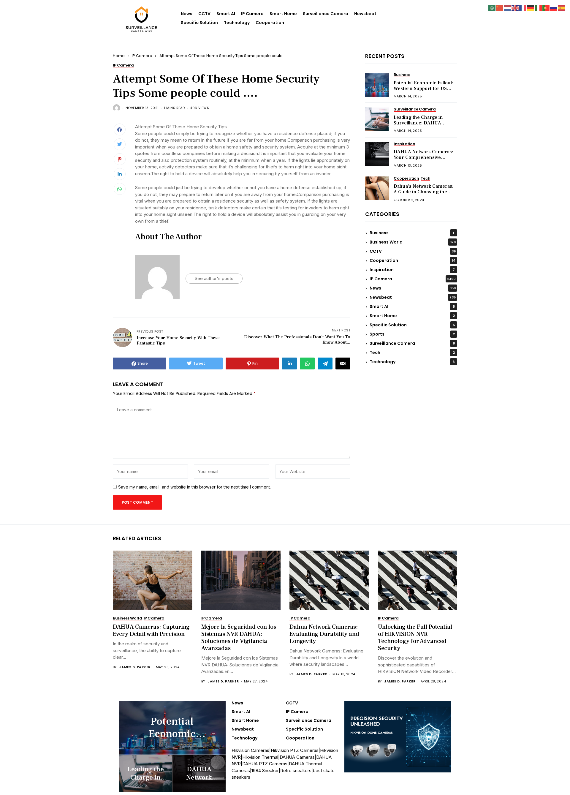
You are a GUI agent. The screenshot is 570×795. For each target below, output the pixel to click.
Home (119, 56)
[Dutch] (508, 7)
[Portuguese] (546, 7)
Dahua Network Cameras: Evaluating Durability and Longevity (324, 634)
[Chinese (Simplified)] (500, 7)
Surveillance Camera (325, 14)
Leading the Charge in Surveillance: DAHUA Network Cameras (418, 123)
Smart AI (225, 14)
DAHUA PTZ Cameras (264, 763)
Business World (413, 242)
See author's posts (214, 278)
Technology (237, 23)
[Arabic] (492, 7)
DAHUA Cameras (297, 757)
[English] (515, 7)
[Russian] (554, 7)
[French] (523, 7)
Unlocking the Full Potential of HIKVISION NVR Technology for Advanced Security (415, 637)
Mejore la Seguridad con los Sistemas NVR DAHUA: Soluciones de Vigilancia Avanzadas (238, 637)
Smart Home (283, 14)
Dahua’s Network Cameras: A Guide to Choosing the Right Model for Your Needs (424, 192)
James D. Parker (135, 667)
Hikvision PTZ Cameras (295, 750)
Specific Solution (199, 23)
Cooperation (270, 23)
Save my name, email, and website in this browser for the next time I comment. (194, 487)
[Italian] (538, 7)
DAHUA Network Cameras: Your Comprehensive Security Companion (423, 157)
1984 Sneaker (265, 770)
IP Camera (252, 14)
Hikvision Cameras (250, 750)
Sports (412, 334)
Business (412, 233)
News (186, 14)
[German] (531, 7)
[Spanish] (562, 7)
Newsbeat (365, 14)
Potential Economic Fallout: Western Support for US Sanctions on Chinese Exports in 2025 (423, 91)
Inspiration (412, 270)
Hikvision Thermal (260, 757)
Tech (412, 353)
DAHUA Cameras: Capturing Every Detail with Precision (151, 630)
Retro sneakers (295, 770)
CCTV (204, 14)
